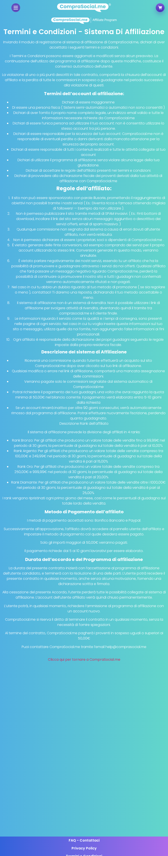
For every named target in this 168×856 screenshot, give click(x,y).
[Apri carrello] (160, 7)
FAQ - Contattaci (84, 840)
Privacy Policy (84, 848)
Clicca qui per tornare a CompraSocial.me (84, 659)
